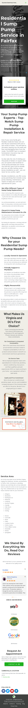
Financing (18, 703)
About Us (5, 703)
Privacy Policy (14, 706)
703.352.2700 (6, 677)
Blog (23, 703)
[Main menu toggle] (25, 2)
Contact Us (12, 703)
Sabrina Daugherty (12, 577)
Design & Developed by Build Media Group (14, 701)
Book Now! (14, 101)
